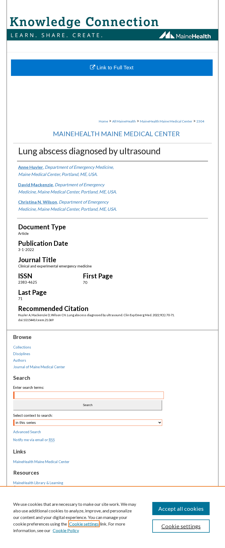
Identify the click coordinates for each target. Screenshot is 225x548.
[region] (112, 517)
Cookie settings (84, 523)
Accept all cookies (181, 508)
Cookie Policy (66, 530)
